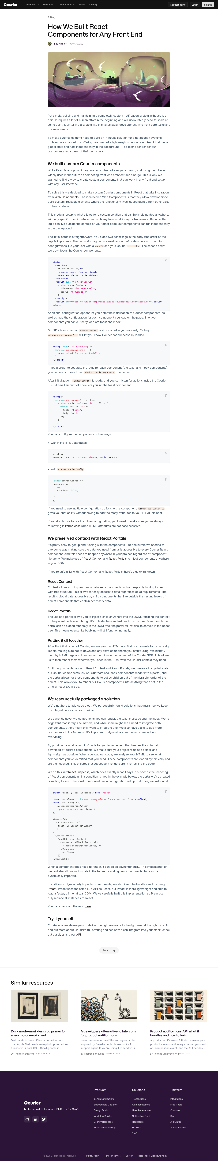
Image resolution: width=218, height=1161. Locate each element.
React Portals (118, 558)
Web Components (67, 197)
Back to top (109, 950)
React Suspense (78, 772)
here (88, 906)
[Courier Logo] (10, 5)
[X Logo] (44, 1119)
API (78, 934)
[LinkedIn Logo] (35, 1119)
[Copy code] (166, 260)
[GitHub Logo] (27, 1119)
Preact (52, 889)
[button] (32, 4)
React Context (92, 558)
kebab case (72, 526)
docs (61, 934)
